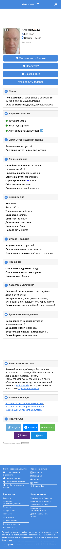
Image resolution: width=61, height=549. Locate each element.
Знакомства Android (15, 482)
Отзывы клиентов (11, 524)
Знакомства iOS (13, 478)
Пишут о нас (9, 511)
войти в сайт (22, 385)
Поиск (17, 92)
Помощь (7, 507)
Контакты (7, 514)
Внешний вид (21, 198)
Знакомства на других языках (30, 141)
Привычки (19, 263)
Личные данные (23, 160)
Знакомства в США (39, 505)
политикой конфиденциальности (22, 537)
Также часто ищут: (24, 398)
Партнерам (8, 517)
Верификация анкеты (26, 114)
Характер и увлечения (26, 286)
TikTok (36, 483)
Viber (24, 435)
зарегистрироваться (28, 388)
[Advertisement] (30, 17)
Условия (7, 498)
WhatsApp (49, 427)
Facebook (32, 427)
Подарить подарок (32, 81)
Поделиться (20, 420)
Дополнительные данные (28, 315)
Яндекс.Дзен (39, 486)
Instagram (37, 476)
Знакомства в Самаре (31, 410)
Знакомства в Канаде (40, 501)
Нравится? (32, 66)
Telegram (15, 427)
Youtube (37, 479)
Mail (41, 435)
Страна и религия (23, 240)
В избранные (32, 73)
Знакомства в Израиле (41, 498)
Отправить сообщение (32, 58)
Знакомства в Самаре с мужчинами (24, 403)
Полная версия (10, 521)
